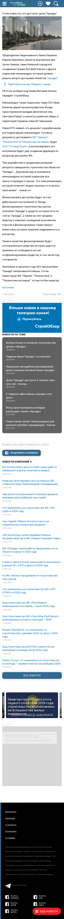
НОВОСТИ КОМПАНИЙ (17, 461)
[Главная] (18, 4)
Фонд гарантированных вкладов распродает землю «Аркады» (25, 411)
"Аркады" (52, 78)
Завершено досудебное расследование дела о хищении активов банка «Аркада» (30, 369)
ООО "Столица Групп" (15, 146)
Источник (8, 287)
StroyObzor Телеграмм (19, 885)
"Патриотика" (10, 142)
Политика (11, 831)
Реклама (10, 818)
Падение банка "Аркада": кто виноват (28, 358)
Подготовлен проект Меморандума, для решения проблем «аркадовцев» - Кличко (31, 424)
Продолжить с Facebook (24, 452)
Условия (10, 838)
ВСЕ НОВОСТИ (32, 675)
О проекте (10, 825)
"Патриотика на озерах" (35, 142)
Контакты (10, 812)
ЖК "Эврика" (40, 137)
